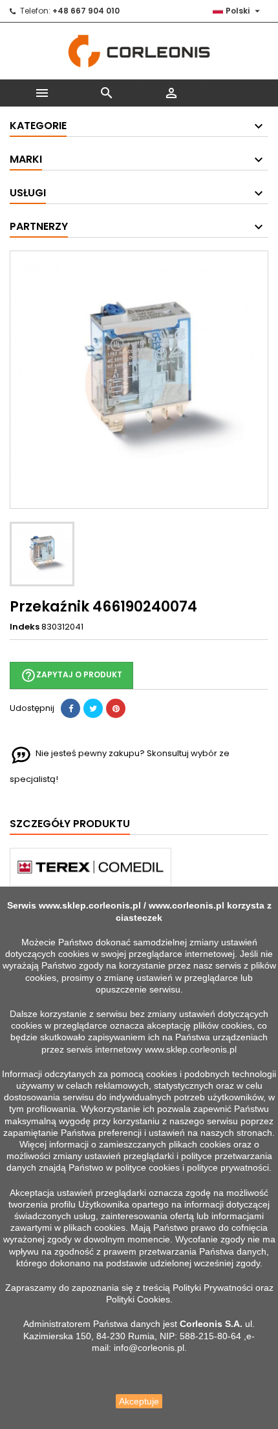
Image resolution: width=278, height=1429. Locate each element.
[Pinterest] (115, 708)
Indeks (24, 627)
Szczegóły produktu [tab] (70, 823)
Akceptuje (139, 1401)
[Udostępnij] (70, 708)
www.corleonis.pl (186, 905)
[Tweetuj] (93, 708)
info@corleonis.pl (149, 1347)
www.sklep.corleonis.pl (90, 905)
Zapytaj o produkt (71, 675)
